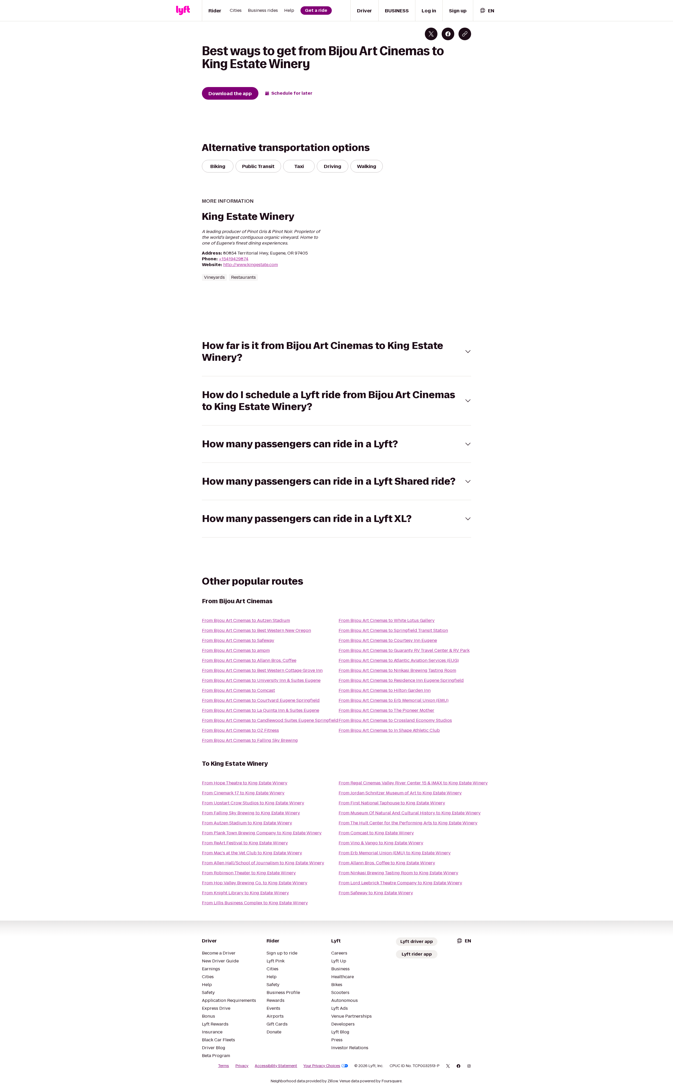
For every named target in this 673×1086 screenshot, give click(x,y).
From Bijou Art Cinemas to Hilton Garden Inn (385, 690)
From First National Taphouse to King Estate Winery (392, 803)
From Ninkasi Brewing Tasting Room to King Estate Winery (398, 873)
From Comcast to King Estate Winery (376, 833)
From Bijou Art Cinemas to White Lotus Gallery (387, 620)
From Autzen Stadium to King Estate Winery (247, 823)
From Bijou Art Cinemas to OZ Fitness (240, 730)
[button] (336, 351)
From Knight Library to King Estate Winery (245, 893)
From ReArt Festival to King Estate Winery (245, 843)
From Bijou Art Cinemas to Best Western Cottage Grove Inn (262, 670)
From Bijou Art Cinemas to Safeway (238, 640)
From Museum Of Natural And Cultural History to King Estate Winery (410, 813)
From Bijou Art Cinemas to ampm (236, 650)
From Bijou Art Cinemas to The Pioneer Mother (386, 710)
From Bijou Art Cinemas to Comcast (238, 690)
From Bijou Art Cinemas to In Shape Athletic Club (389, 730)
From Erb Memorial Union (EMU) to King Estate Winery (395, 853)
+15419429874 (233, 259)
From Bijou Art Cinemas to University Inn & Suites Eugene (261, 680)
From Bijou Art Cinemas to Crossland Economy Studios (395, 720)
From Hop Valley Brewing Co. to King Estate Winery (254, 883)
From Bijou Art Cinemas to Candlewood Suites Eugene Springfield (270, 720)
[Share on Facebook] (448, 34)
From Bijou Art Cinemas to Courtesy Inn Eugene (388, 640)
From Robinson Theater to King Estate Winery (249, 873)
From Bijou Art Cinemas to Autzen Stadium (246, 620)
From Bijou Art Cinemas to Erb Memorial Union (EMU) (393, 700)
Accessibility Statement (276, 1065)
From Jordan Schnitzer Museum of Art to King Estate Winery (400, 793)
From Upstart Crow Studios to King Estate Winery (253, 803)
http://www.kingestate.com (250, 265)
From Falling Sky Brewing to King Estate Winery (251, 813)
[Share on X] (431, 34)
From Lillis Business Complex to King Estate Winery (255, 903)
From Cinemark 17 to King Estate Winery (243, 793)
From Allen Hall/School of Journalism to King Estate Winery (263, 863)
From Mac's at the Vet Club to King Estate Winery (252, 853)
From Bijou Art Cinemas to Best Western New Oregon (256, 630)
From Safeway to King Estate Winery (376, 893)
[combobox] (487, 10)
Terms (223, 1065)
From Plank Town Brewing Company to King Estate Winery (262, 833)
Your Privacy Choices (321, 1065)
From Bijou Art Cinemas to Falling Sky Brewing (250, 740)
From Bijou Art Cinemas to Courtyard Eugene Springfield (261, 700)
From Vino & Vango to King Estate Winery (381, 843)
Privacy (241, 1065)
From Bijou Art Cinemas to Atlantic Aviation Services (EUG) (399, 660)
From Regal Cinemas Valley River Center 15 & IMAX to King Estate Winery (413, 783)
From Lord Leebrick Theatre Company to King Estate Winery (400, 883)
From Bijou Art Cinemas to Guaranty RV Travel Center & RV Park (404, 650)
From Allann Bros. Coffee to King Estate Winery (387, 863)
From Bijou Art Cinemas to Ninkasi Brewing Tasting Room (397, 670)
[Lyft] (183, 10)
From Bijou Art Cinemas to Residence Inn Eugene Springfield (401, 680)
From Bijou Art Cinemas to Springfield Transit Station (393, 630)
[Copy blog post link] (464, 34)
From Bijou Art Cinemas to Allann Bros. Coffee (249, 660)
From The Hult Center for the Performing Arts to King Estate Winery (408, 823)
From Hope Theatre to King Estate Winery (244, 783)
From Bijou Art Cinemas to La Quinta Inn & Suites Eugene (260, 710)
